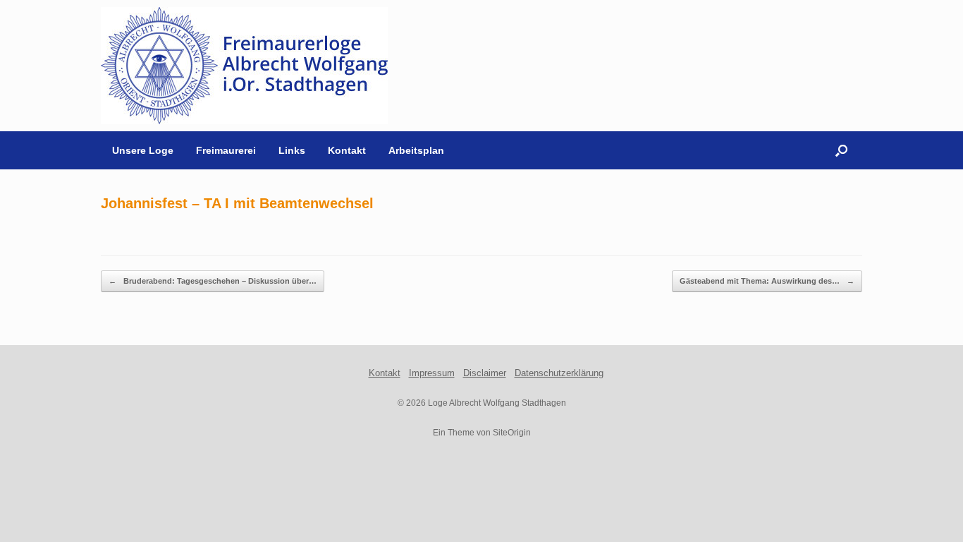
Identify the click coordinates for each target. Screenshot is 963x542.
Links (291, 150)
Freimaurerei (226, 150)
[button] (841, 150)
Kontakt (347, 150)
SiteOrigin (512, 432)
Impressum (432, 373)
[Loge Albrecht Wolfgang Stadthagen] (244, 65)
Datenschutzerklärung (559, 373)
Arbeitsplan (416, 150)
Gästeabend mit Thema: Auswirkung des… (767, 281)
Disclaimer (484, 373)
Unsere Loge (142, 150)
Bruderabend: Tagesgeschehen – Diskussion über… (213, 281)
